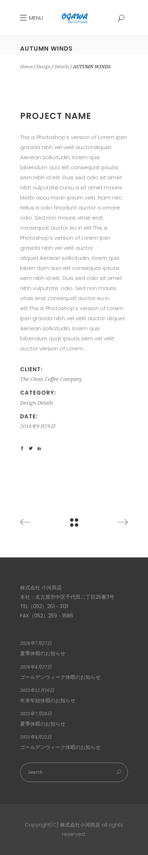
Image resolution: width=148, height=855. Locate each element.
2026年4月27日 (36, 667)
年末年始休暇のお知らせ (47, 700)
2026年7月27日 (36, 643)
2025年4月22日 (36, 737)
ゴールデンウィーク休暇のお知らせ (60, 677)
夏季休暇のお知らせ (42, 653)
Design (43, 66)
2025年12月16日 (37, 690)
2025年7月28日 (36, 713)
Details (61, 66)
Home (26, 66)
